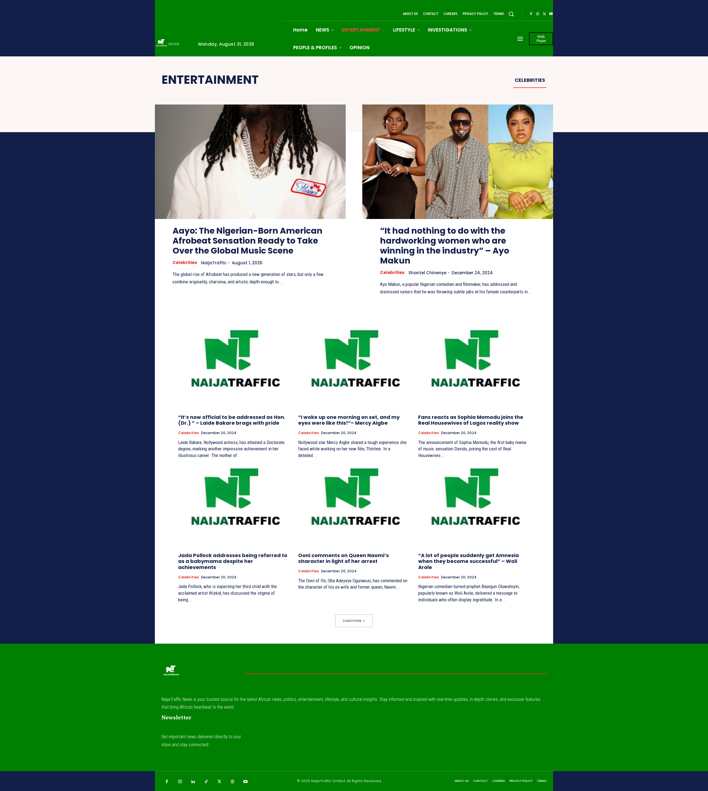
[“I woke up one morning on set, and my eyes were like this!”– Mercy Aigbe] (354, 368)
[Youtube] (551, 14)
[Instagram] (537, 14)
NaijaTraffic (214, 263)
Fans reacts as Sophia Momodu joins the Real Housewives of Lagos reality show (470, 420)
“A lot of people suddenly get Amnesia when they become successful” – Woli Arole (468, 561)
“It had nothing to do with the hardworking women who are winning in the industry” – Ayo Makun (444, 246)
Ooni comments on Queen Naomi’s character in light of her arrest (343, 558)
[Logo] (171, 672)
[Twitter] (544, 14)
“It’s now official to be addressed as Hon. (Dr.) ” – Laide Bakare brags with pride (231, 420)
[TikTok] (206, 782)
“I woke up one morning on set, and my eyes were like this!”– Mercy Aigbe (349, 420)
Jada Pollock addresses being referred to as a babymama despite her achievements (232, 561)
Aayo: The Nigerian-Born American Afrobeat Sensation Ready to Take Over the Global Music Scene (247, 241)
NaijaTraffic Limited (328, 781)
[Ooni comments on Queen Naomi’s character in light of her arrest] (354, 506)
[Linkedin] (193, 782)
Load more (352, 620)
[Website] (232, 782)
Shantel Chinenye (427, 273)
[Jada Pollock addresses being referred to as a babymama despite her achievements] (234, 506)
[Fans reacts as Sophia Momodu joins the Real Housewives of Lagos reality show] (474, 368)
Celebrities (530, 80)
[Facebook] (531, 14)
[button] (511, 13)
